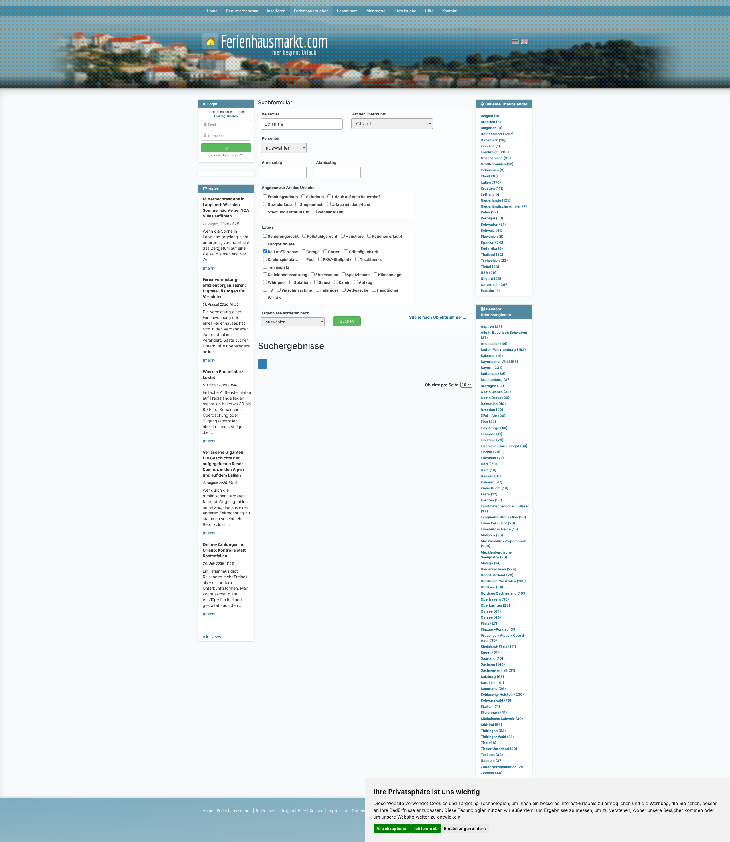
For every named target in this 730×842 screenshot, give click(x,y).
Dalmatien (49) (493, 404)
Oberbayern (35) (495, 599)
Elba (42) (488, 422)
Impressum (338, 810)
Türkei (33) (490, 267)
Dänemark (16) (493, 140)
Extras (267, 227)
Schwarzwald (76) (496, 700)
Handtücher (387, 290)
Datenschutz (364, 810)
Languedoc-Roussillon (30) (503, 517)
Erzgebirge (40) (494, 428)
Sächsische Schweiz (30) (502, 719)
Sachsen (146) (493, 664)
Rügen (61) (490, 652)
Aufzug (365, 282)
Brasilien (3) (491, 122)
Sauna (324, 282)
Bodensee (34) (493, 373)
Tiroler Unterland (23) (499, 749)
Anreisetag (272, 162)
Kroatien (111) (492, 188)
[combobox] (302, 124)
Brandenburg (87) (496, 379)
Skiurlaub (314, 196)
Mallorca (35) (492, 535)
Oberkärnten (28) (495, 605)
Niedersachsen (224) (498, 569)
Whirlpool (276, 282)
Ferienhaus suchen (311, 11)
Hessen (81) (491, 476)
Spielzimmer (358, 274)
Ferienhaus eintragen (274, 810)
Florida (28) (490, 452)
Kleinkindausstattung (287, 274)
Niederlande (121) (495, 200)
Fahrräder (328, 290)
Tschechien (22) (494, 260)
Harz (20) (489, 464)
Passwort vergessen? (226, 155)
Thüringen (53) (493, 731)
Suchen (347, 321)
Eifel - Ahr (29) (493, 416)
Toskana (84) (492, 754)
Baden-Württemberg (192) (503, 349)
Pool (310, 259)
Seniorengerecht (283, 236)
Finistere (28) (492, 440)
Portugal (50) (492, 218)
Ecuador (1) (490, 290)
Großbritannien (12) (497, 164)
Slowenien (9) (492, 236)
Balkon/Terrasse (282, 251)
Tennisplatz (278, 267)
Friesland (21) (492, 458)
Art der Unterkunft (369, 114)
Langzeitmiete (281, 244)
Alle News (212, 636)
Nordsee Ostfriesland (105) (504, 593)
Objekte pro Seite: (442, 384)
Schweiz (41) (491, 230)
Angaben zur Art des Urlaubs (288, 187)
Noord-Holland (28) (497, 575)
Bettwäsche (357, 290)
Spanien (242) (493, 242)
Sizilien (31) (490, 706)
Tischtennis (370, 259)
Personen (270, 138)
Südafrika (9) (492, 248)
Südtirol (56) (491, 725)
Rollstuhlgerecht (321, 236)
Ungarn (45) (491, 278)
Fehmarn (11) (491, 434)
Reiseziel (270, 114)
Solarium (302, 282)
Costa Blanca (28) (496, 392)
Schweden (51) (493, 224)
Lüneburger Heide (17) (499, 529)
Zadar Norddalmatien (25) (503, 767)
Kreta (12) (489, 494)
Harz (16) (488, 470)
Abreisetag (326, 162)
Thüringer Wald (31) (497, 737)
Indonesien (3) (493, 170)
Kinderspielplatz (282, 259)
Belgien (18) (491, 116)
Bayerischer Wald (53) (499, 361)
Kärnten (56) (491, 500)
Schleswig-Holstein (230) (502, 694)
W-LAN (274, 298)
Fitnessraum (326, 274)
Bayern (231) (491, 367)
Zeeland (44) (491, 773)
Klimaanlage (389, 274)
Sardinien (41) (492, 682)
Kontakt (449, 11)
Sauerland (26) (493, 688)
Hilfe (429, 11)
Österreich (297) (495, 284)
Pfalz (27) (489, 623)
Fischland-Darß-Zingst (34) (504, 446)
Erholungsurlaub (282, 196)
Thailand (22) (492, 254)
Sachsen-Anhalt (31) (498, 670)
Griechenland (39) (496, 158)
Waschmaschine (296, 290)
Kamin (344, 282)
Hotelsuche (405, 11)
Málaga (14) (491, 563)
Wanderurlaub (330, 212)
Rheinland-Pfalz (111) (498, 646)
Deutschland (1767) (497, 134)
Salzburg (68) (492, 676)
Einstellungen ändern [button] (465, 828)
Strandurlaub (279, 204)
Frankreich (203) (495, 152)
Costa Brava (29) (495, 398)
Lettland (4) (491, 194)
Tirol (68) (488, 743)
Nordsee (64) (492, 587)
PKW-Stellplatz (337, 259)
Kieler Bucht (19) (494, 488)
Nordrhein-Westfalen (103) (503, 581)
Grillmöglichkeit (363, 251)
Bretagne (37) (492, 386)
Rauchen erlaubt (386, 236)
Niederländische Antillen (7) (504, 206)
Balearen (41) (492, 355)
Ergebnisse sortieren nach (285, 313)
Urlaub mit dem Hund (350, 204)
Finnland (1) (490, 146)
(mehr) (209, 268)
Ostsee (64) (491, 611)
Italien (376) (491, 182)
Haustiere (354, 236)
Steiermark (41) (494, 712)
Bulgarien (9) (491, 128)
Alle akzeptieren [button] (392, 828)
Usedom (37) (492, 760)
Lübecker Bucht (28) (498, 523)
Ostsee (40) (491, 617)
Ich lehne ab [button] (426, 828)
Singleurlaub (311, 204)
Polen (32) (489, 212)
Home (212, 11)
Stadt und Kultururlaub (288, 212)
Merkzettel (376, 11)
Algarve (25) (491, 326)
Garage (312, 251)
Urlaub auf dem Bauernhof (355, 196)
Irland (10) (489, 176)
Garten (333, 251)
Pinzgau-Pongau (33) (499, 629)
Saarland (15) (492, 658)
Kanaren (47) (491, 482)
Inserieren (276, 11)
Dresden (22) (492, 410)
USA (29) (488, 273)
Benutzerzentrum (242, 11)
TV (270, 290)
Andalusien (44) (494, 343)
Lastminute (347, 11)
